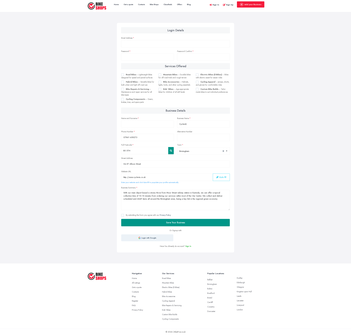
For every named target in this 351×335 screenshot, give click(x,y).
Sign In (216, 4)
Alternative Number (184, 131)
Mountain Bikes (168, 282)
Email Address (126, 38)
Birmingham (212, 284)
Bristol (209, 297)
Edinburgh (241, 282)
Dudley (239, 278)
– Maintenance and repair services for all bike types (136, 92)
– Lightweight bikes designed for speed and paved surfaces (136, 76)
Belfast (209, 279)
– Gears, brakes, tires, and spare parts (137, 100)
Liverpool (240, 305)
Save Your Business (175, 222)
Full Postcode (126, 145)
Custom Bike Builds (169, 314)
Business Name (183, 118)
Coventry (210, 306)
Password (125, 51)
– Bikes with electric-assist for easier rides (212, 76)
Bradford (211, 293)
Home (116, 4)
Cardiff (210, 302)
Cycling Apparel (168, 300)
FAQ (134, 305)
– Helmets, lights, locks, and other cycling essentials (174, 83)
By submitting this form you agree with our (148, 215)
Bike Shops (154, 4)
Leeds (239, 296)
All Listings (136, 282)
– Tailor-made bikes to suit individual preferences (212, 90)
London (240, 309)
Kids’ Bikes (166, 310)
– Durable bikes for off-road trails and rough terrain (174, 76)
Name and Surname (129, 118)
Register (135, 300)
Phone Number (127, 131)
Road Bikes (166, 278)
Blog (189, 4)
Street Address (127, 158)
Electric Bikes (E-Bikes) (170, 287)
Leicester (240, 300)
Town (179, 145)
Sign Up (229, 4)
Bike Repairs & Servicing (172, 305)
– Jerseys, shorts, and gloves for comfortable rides (212, 83)
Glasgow (240, 287)
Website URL (126, 171)
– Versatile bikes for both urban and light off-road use (137, 83)
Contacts (141, 4)
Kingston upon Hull (244, 291)
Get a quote (128, 4)
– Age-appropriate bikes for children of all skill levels (173, 90)
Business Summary (128, 187)
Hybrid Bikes (167, 291)
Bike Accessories (168, 296)
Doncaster (211, 311)
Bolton (209, 288)
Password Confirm (184, 51)
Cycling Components (170, 319)
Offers (179, 4)
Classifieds (168, 4)
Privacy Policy (165, 215)
